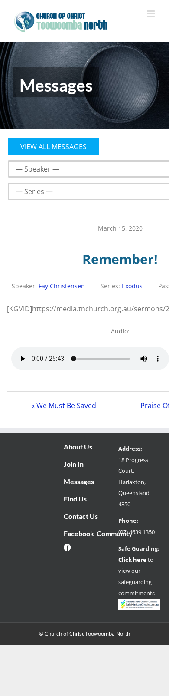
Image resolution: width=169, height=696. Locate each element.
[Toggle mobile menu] (151, 13)
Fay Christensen (62, 286)
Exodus (132, 286)
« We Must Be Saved (63, 405)
